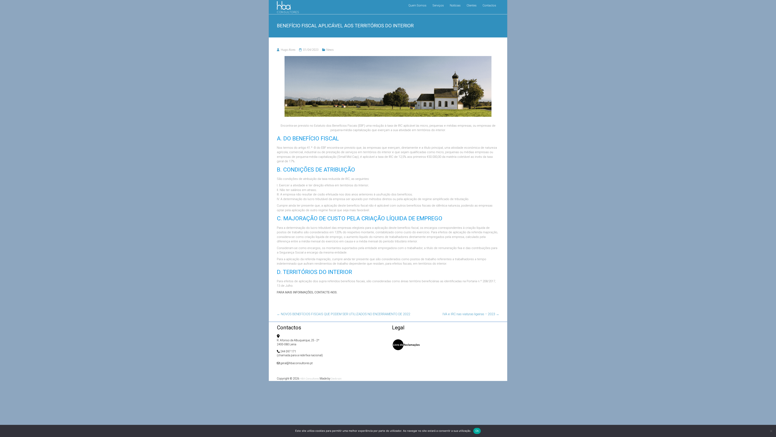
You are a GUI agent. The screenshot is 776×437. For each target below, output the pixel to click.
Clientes (472, 5)
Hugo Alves (288, 49)
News (330, 49)
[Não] (771, 431)
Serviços (438, 5)
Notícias (455, 5)
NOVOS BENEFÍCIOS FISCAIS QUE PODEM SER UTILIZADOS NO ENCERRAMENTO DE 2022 (343, 314)
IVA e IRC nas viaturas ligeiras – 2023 (470, 314)
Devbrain (336, 378)
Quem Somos (417, 5)
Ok (477, 430)
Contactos (489, 5)
